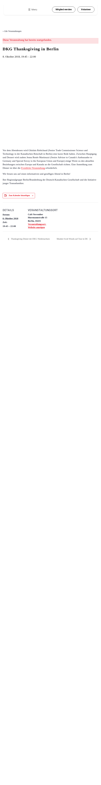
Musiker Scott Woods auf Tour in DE (72, 239)
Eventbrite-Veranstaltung (33, 168)
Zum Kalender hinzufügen (19, 195)
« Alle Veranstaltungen (12, 31)
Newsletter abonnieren (24, 288)
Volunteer (86, 9)
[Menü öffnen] (32, 9)
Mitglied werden (64, 9)
